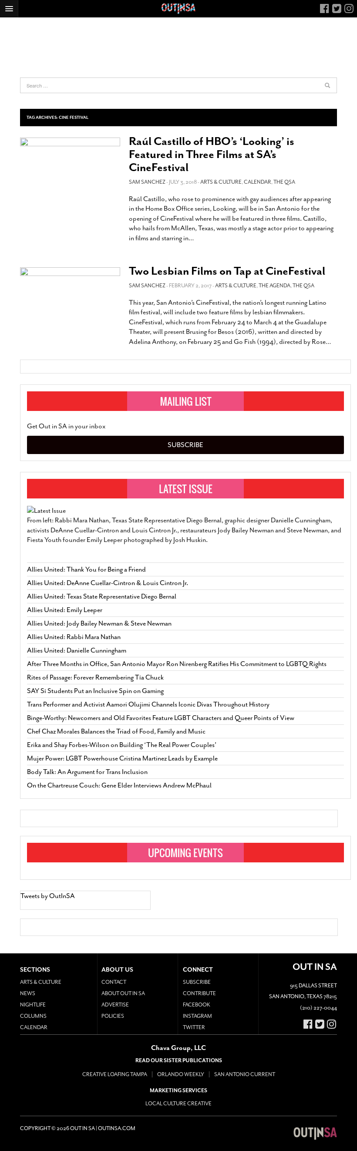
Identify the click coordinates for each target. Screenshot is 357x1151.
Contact (113, 982)
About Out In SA (123, 993)
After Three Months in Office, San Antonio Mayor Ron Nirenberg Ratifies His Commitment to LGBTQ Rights (177, 664)
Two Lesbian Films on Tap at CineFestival (227, 271)
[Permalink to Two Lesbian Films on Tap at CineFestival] (70, 297)
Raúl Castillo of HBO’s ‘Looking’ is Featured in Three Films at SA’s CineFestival (211, 154)
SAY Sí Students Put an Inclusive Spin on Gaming (95, 691)
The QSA (284, 181)
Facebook (196, 1004)
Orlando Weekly (180, 1074)
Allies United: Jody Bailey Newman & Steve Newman (99, 623)
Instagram (197, 1016)
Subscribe (185, 445)
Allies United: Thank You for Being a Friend (86, 569)
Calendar (257, 181)
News (27, 993)
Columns (33, 1016)
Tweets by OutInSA (47, 896)
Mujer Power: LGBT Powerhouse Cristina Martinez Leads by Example (122, 758)
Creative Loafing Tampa (114, 1074)
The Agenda (274, 285)
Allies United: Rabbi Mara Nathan (74, 637)
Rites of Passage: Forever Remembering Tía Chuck (95, 677)
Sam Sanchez (147, 181)
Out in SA (315, 1133)
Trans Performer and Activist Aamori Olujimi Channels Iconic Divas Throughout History (148, 704)
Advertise (115, 1004)
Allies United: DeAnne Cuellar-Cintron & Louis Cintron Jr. (108, 583)
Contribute (199, 993)
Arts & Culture (221, 181)
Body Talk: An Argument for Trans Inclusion (87, 771)
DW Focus (178, 8)
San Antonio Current (244, 1074)
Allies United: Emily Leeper (64, 610)
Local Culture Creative (178, 1103)
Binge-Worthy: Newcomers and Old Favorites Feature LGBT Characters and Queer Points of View (160, 717)
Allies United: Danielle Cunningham (76, 650)
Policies (112, 1016)
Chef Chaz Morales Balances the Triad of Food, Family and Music (116, 731)
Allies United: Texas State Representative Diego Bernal (101, 596)
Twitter (194, 1027)
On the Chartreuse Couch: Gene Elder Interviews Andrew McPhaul (119, 785)
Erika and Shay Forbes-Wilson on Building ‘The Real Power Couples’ (121, 744)
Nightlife (33, 1004)
